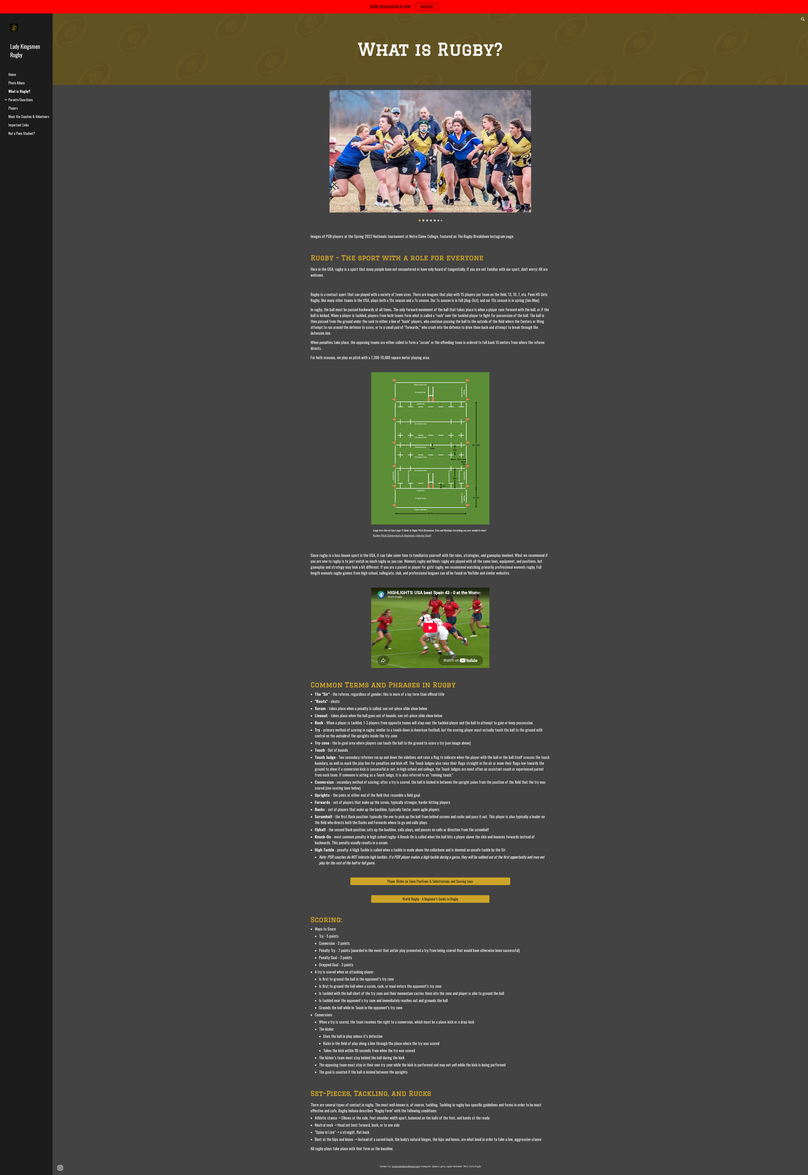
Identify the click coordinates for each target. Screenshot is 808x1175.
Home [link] (12, 74)
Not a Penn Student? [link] (21, 133)
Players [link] (13, 108)
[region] (404, 6)
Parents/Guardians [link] (20, 99)
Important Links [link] (18, 124)
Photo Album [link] (16, 82)
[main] (430, 49)
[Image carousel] (430, 156)
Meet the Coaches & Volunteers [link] (28, 116)
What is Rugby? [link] (19, 91)
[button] (803, 19)
